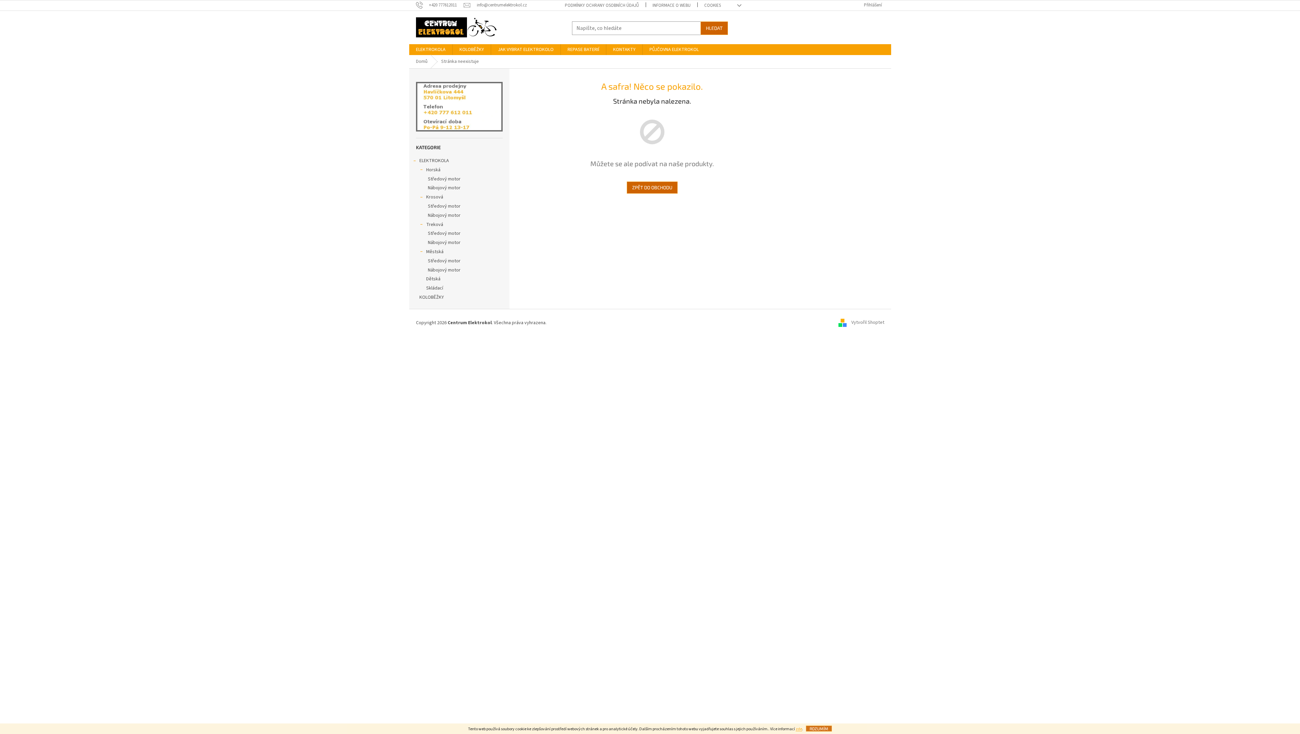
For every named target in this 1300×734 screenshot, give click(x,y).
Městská (435, 251)
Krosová (434, 197)
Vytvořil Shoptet (867, 322)
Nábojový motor (444, 188)
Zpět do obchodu (652, 187)
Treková (434, 224)
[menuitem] (430, 49)
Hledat (714, 28)
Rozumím (819, 728)
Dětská (433, 279)
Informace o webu (672, 5)
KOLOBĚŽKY (431, 297)
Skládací (434, 288)
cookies (712, 5)
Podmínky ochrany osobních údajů (602, 5)
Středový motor (444, 179)
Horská (433, 170)
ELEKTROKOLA (434, 160)
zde (799, 729)
